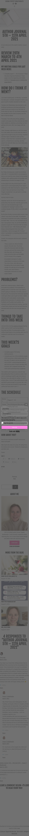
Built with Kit (14, 431)
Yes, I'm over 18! (8, 423)
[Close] (26, 404)
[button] (14, 421)
